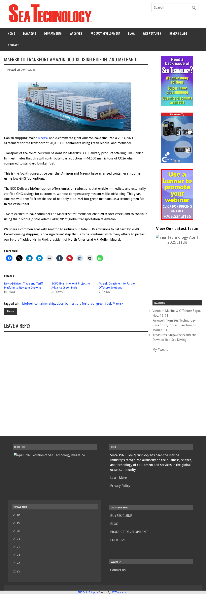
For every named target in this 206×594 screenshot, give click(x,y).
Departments (53, 33)
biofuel (27, 303)
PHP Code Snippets (88, 592)
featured (88, 303)
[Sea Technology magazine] (49, 22)
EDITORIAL (118, 540)
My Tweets (160, 350)
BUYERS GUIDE (178, 33)
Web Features (152, 33)
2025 (16, 571)
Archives (76, 33)
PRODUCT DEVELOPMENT (129, 532)
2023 (16, 555)
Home (11, 33)
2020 (16, 531)
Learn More (118, 478)
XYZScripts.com (120, 592)
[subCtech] (177, 162)
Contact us (118, 570)
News (10, 311)
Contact (13, 45)
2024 (16, 563)
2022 (16, 547)
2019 (16, 523)
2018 (16, 515)
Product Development (105, 33)
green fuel (103, 303)
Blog (131, 33)
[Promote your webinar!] (177, 218)
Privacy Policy (120, 486)
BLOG (114, 524)
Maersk (43, 138)
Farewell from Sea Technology (174, 320)
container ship (44, 303)
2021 (16, 539)
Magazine (29, 33)
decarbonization (68, 303)
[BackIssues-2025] (177, 105)
